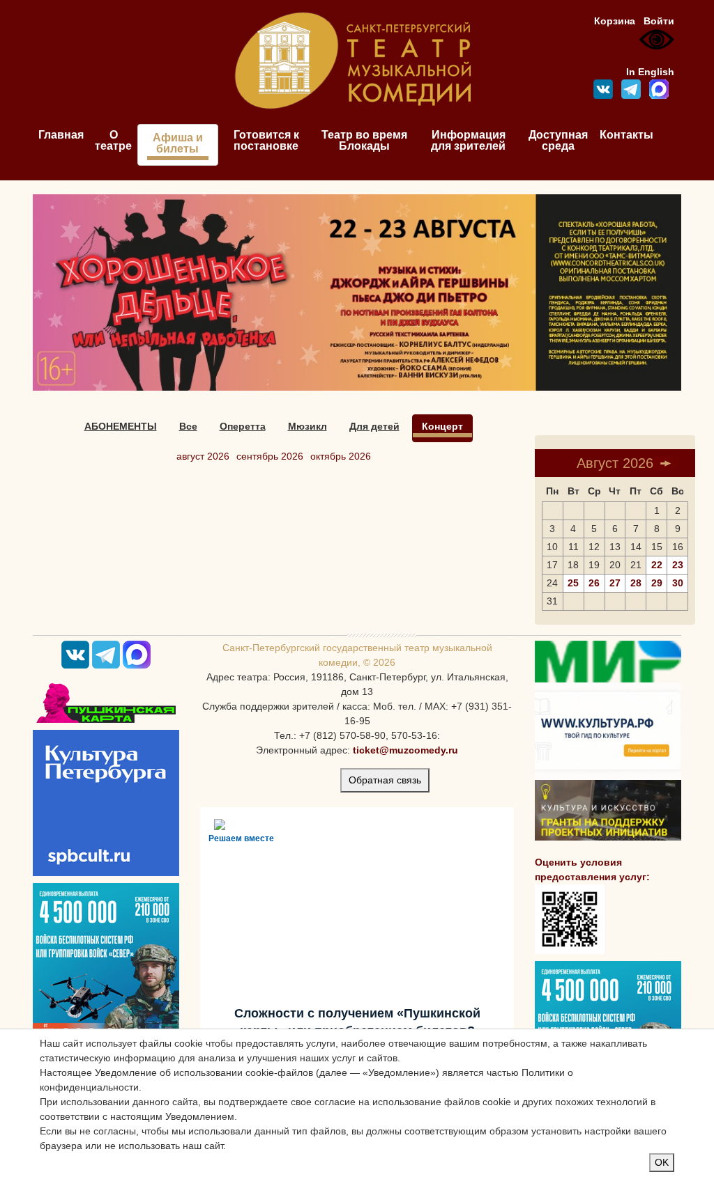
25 (573, 582)
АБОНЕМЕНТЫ (120, 426)
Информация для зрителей (468, 140)
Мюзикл (307, 426)
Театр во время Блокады (364, 140)
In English (650, 71)
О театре (113, 140)
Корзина (614, 20)
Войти (659, 20)
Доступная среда (558, 140)
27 (615, 582)
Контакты (626, 135)
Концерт (442, 426)
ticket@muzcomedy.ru (405, 750)
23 (677, 564)
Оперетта (243, 426)
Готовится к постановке (266, 140)
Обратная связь (385, 780)
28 (635, 582)
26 (594, 582)
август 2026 (202, 456)
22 (656, 564)
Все (188, 426)
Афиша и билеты (178, 143)
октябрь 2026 (340, 456)
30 (677, 582)
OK (662, 1162)
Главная (61, 135)
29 (656, 582)
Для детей (374, 426)
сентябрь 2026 (269, 456)
